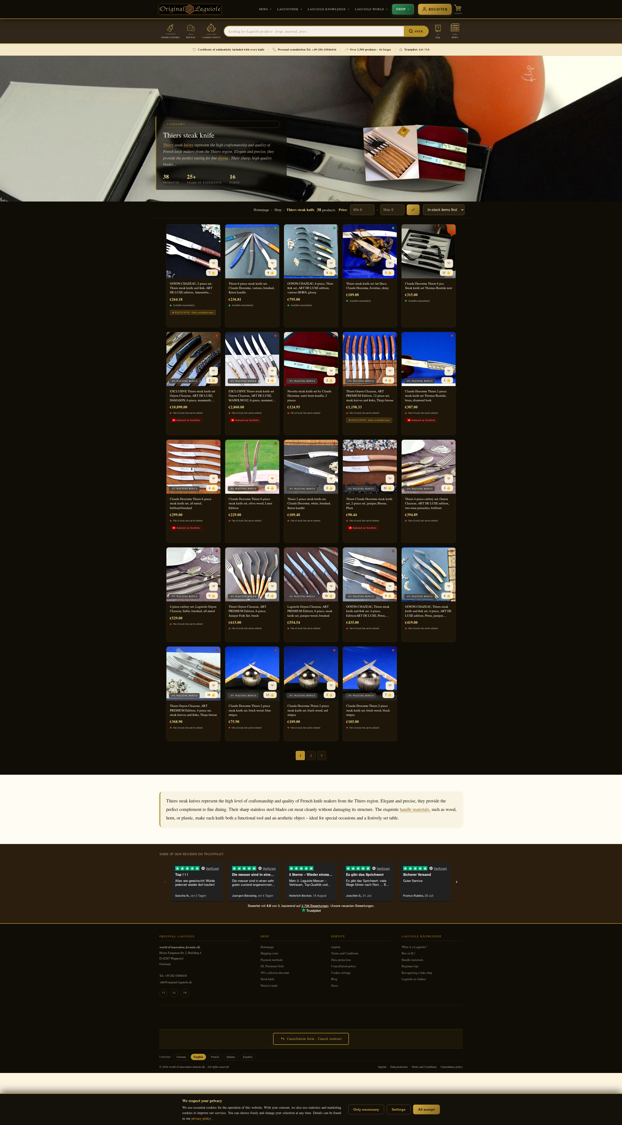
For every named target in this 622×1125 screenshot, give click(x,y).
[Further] (321, 755)
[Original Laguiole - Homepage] (190, 9)
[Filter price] (413, 209)
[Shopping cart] (458, 9)
